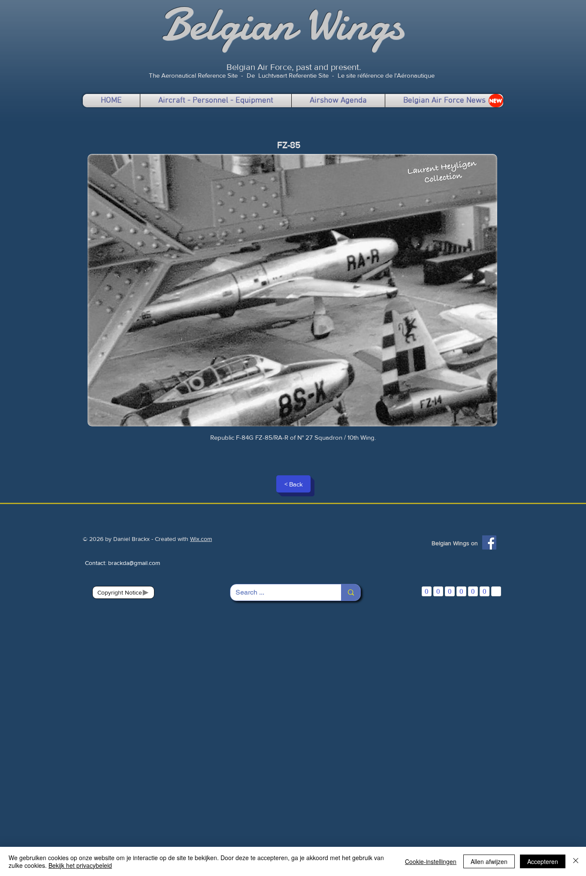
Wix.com (201, 538)
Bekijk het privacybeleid (80, 865)
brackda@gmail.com (134, 562)
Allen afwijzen (489, 861)
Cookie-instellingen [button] (430, 861)
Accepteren (542, 861)
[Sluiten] (576, 861)
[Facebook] (489, 542)
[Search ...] (350, 592)
